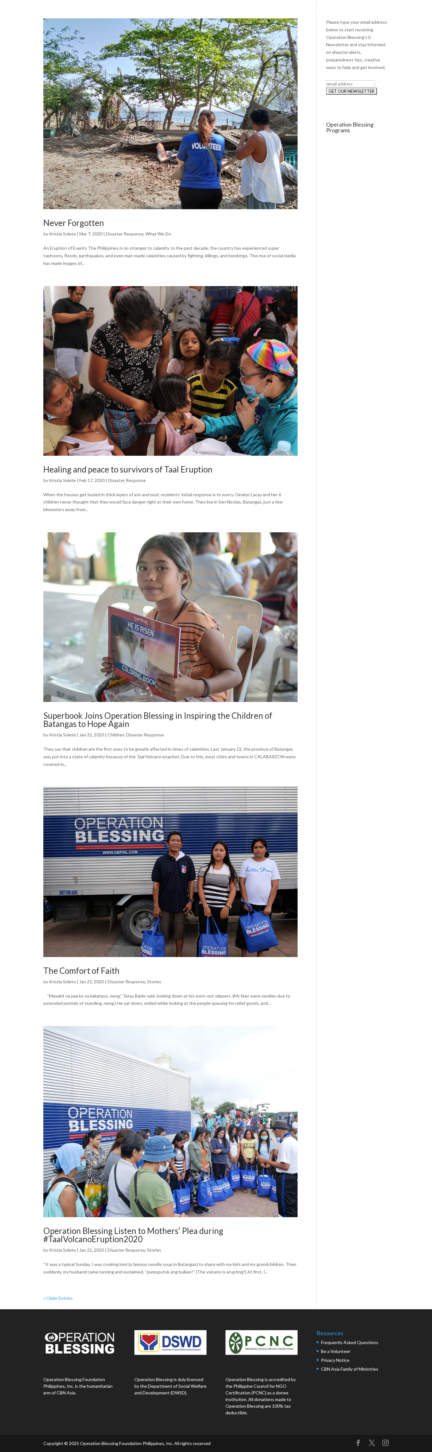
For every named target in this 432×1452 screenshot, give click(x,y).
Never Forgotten (73, 223)
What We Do (312, 12)
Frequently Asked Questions (350, 1342)
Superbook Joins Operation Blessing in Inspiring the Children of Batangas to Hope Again (157, 719)
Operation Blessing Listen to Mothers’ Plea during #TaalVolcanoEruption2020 (133, 1235)
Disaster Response (125, 233)
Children (116, 734)
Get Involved (400, 12)
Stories (154, 981)
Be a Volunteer (335, 1351)
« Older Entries (58, 1298)
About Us (274, 12)
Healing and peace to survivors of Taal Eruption (128, 469)
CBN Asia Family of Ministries (349, 1369)
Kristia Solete (62, 233)
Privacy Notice (335, 1360)
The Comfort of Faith (81, 971)
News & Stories (356, 12)
